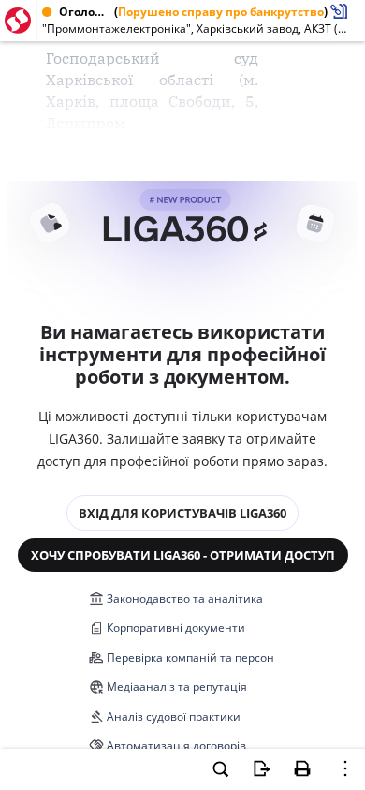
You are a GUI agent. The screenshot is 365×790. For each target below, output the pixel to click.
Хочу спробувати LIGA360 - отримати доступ (183, 555)
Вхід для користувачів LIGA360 (182, 513)
